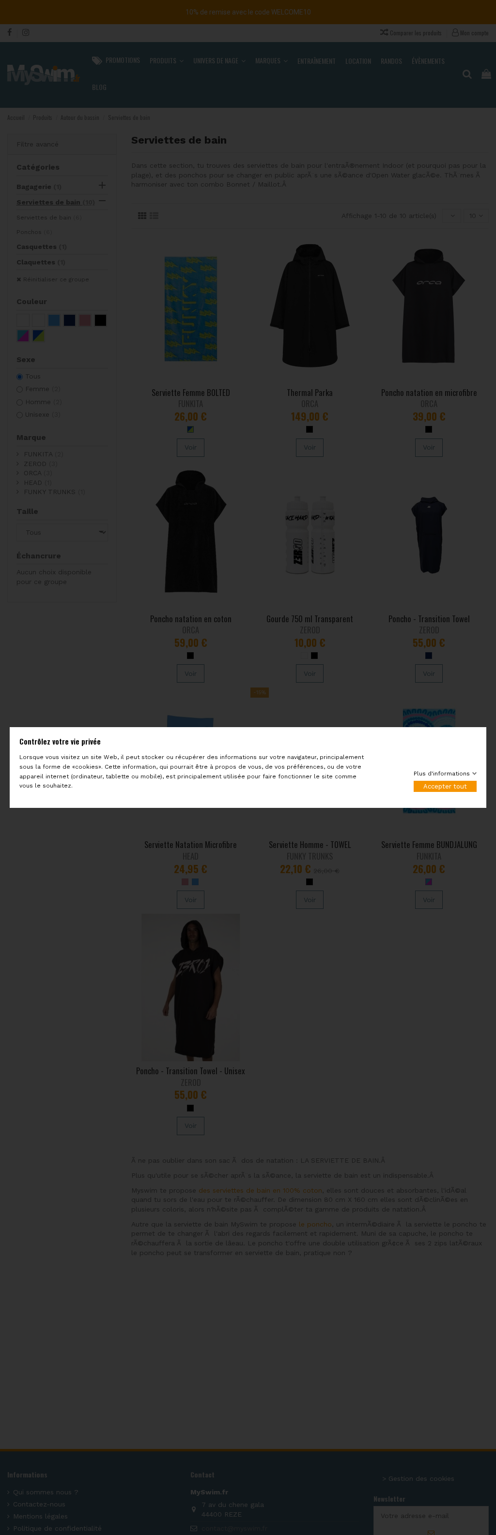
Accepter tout (445, 786)
